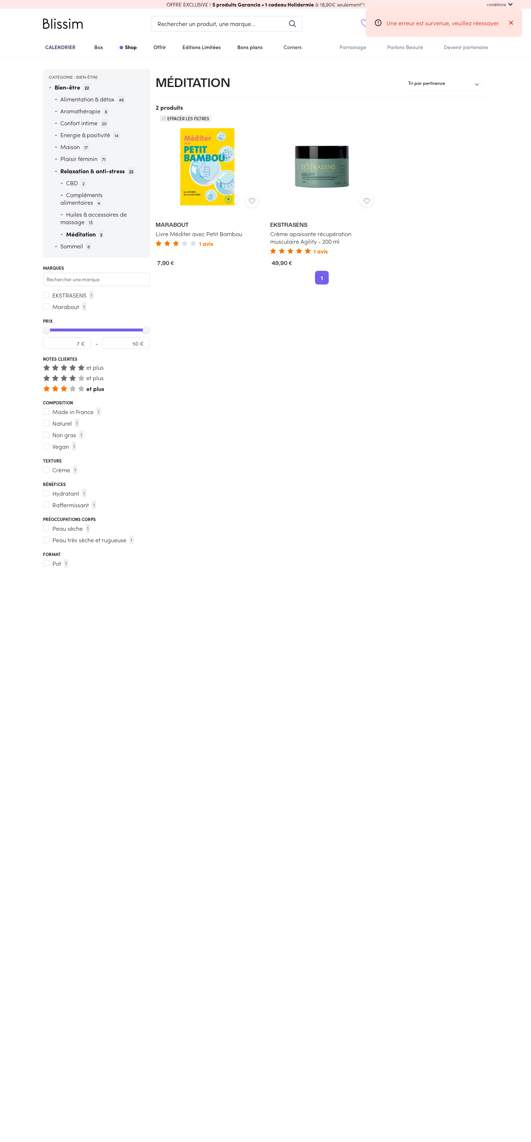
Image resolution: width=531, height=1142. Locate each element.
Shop (131, 47)
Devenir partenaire (466, 47)
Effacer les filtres (188, 118)
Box (98, 47)
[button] (265, 4)
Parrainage (353, 47)
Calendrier (60, 47)
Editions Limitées (201, 47)
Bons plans (250, 47)
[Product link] (207, 186)
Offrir (160, 47)
